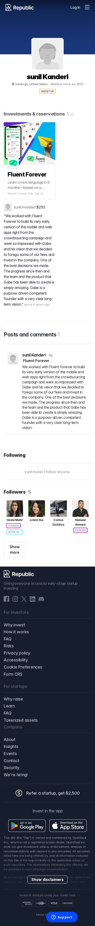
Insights (11, 746)
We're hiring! (16, 774)
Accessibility (16, 659)
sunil (17, 207)
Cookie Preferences (23, 667)
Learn (9, 705)
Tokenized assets (21, 720)
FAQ (7, 639)
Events (10, 753)
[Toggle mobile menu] (87, 7)
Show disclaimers (47, 879)
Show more (15, 549)
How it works (16, 631)
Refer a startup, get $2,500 (53, 793)
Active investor (15, 532)
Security (11, 767)
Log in (75, 7)
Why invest (14, 624)
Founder (13, 525)
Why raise (13, 699)
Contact (11, 760)
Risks (9, 645)
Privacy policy (17, 653)
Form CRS (13, 674)
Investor (47, 91)
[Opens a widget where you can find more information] (62, 917)
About (9, 739)
